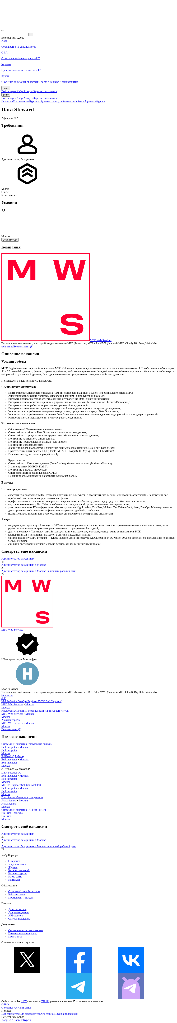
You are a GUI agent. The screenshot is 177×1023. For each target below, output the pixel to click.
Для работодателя (18, 912)
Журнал (100, 101)
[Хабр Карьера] (14, 34)
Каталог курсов (17, 873)
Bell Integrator (9, 747)
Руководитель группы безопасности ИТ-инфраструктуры (35, 710)
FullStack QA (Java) (12, 756)
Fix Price (6, 812)
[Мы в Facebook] (79, 971)
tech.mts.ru (7, 346)
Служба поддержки (19, 918)
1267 (24, 1001)
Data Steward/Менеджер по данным (22, 797)
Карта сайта (15, 876)
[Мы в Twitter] (27, 971)
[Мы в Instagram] (27, 998)
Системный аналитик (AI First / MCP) (23, 809)
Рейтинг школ (16, 894)
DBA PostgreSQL (11, 772)
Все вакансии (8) (23, 346)
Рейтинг (80, 101)
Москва (29, 704)
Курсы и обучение (40, 101)
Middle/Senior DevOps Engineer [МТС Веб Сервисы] (31, 701)
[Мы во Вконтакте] (131, 971)
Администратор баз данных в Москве (23, 564)
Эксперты (56, 101)
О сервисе (14, 861)
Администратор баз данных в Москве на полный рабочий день (38, 571)
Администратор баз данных (17, 558)
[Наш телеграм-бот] (131, 998)
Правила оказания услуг (22, 933)
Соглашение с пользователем (25, 930)
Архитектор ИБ (10, 719)
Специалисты (21, 101)
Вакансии (7, 101)
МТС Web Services (100, 340)
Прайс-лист (15, 936)
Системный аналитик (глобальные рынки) (26, 743)
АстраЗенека (8, 800)
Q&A (10, 1020)
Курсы (27, 1020)
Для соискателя (17, 909)
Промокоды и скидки (21, 897)
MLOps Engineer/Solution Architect (21, 785)
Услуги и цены (17, 864)
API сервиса (15, 915)
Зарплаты (90, 101)
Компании (68, 101)
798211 (45, 1001)
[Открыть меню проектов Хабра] (2, 30)
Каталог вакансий (19, 870)
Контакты (14, 879)
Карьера (18, 1020)
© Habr (5, 1004)
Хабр (4, 1020)
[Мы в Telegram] (79, 998)
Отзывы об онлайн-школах (24, 891)
